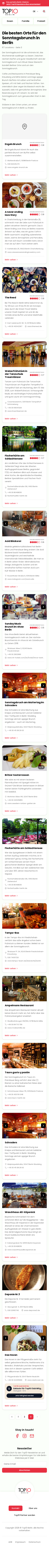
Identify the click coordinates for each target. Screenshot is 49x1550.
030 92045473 (13, 164)
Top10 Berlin (27, 1527)
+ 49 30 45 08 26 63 (15, 730)
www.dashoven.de (35, 1380)
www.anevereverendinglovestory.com (23, 252)
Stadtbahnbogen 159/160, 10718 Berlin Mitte (25, 1021)
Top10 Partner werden (24, 1515)
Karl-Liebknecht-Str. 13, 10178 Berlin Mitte (24, 323)
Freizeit (41, 21)
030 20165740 (13, 1310)
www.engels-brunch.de (17, 167)
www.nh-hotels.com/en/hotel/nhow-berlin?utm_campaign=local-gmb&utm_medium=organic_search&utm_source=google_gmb (25, 657)
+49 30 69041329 (14, 407)
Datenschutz (35, 1542)
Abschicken (24, 1470)
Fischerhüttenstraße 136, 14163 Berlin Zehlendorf (22, 487)
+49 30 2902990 (14, 654)
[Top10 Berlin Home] (24, 1490)
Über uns (33, 1508)
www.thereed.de (34, 326)
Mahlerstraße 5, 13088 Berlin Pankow (22, 160)
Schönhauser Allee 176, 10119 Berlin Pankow (25, 1091)
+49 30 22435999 (14, 1380)
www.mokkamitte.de (16, 1028)
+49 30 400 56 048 (15, 1094)
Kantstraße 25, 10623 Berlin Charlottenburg (25, 248)
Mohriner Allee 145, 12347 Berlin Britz (22, 796)
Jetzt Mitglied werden (24, 1395)
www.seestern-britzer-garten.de (21, 803)
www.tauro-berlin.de (16, 1098)
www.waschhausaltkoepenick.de (21, 1249)
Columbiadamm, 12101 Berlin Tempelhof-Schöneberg (24, 403)
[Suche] (44, 11)
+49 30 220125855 (15, 800)
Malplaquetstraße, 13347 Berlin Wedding (24, 727)
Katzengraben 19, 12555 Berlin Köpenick (24, 1243)
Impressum (20, 1542)
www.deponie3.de (32, 1310)
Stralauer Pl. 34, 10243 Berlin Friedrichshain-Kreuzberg (25, 952)
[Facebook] (17, 1436)
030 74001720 (13, 957)
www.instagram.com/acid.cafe (20, 579)
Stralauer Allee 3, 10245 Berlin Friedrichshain (19, 649)
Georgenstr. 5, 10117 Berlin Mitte (20, 1307)
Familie (25, 21)
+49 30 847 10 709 (14, 1024)
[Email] (32, 1436)
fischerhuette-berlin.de (17, 495)
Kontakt (15, 1508)
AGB (10, 1542)
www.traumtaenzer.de (17, 411)
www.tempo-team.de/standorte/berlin (24, 961)
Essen (10, 21)
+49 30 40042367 (14, 326)
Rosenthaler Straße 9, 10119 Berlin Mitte (23, 576)
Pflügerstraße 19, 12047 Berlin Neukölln (23, 1376)
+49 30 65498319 (14, 1246)
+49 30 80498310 (14, 492)
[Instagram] (24, 1436)
